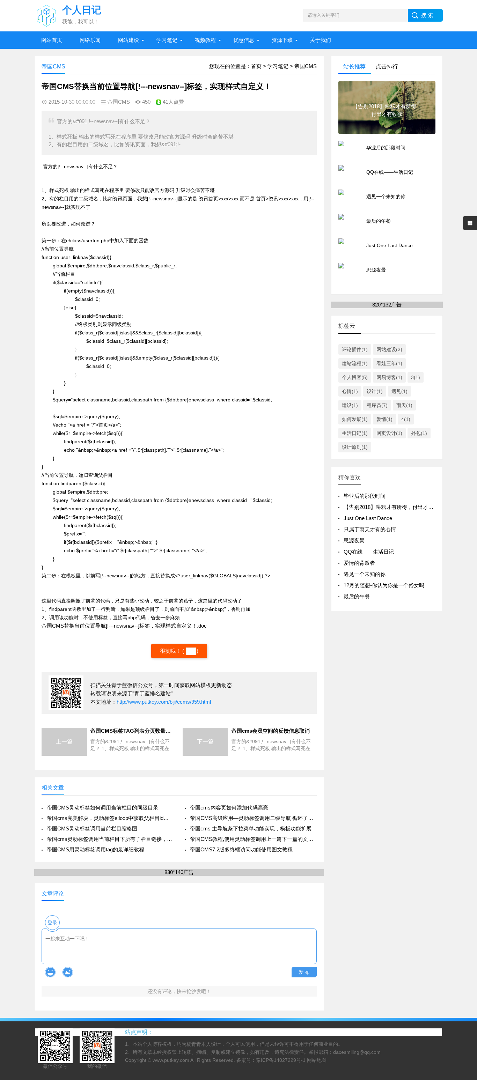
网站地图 (316, 1060)
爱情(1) (384, 419)
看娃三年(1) (389, 363)
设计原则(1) (355, 447)
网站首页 (51, 40)
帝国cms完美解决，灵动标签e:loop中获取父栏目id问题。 (110, 818)
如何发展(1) (355, 419)
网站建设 (128, 40)
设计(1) (375, 391)
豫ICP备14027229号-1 (281, 1060)
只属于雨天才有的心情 (370, 529)
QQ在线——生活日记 (369, 552)
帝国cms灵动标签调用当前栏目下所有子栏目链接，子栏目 (110, 839)
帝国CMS (305, 66)
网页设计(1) (389, 433)
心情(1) (350, 391)
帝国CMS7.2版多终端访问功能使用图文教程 (241, 849)
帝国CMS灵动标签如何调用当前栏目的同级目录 (102, 808)
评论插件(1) (355, 349)
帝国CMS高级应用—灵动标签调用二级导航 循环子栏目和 (253, 818)
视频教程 (205, 40)
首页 (256, 66)
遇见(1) (399, 391)
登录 (52, 922)
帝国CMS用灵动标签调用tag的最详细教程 (95, 849)
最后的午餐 (357, 596)
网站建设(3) (389, 349)
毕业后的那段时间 (365, 496)
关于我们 (320, 40)
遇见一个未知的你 (365, 574)
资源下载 (282, 40)
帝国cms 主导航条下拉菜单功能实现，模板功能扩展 (250, 828)
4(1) (405, 419)
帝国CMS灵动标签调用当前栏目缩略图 (92, 828)
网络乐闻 (90, 40)
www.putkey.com (171, 1060)
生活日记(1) (355, 433)
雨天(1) (404, 405)
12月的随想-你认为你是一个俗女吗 (384, 585)
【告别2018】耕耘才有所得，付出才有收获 (394, 507)
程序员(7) (377, 405)
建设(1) (350, 405)
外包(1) (419, 433)
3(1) (415, 377)
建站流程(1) (355, 363)
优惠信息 (243, 40)
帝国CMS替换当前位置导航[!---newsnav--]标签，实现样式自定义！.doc (124, 626)
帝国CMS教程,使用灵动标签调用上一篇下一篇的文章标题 (253, 839)
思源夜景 (354, 540)
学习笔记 (166, 40)
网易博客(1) (389, 377)
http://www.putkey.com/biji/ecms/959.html (164, 702)
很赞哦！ (171, 651)
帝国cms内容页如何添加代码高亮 (229, 808)
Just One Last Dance (368, 518)
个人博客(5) (355, 377)
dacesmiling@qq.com (357, 1052)
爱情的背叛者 (359, 563)
